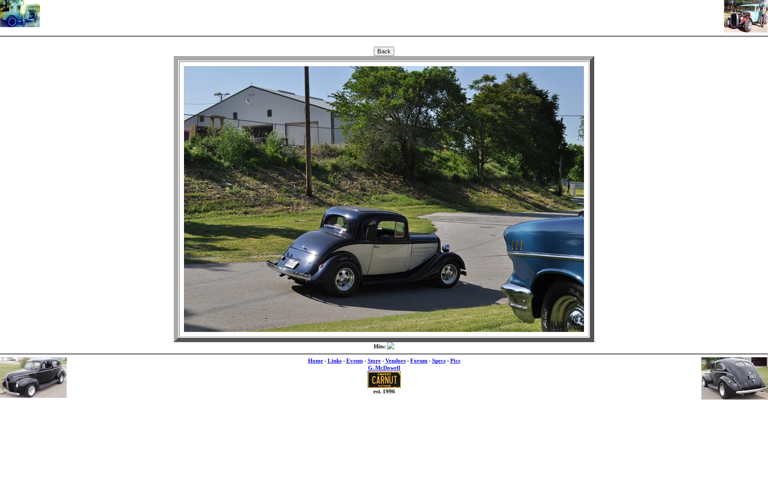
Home (315, 360)
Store (374, 360)
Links (335, 360)
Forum (419, 360)
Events (354, 360)
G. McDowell (384, 367)
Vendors (395, 360)
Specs (439, 360)
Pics (455, 360)
